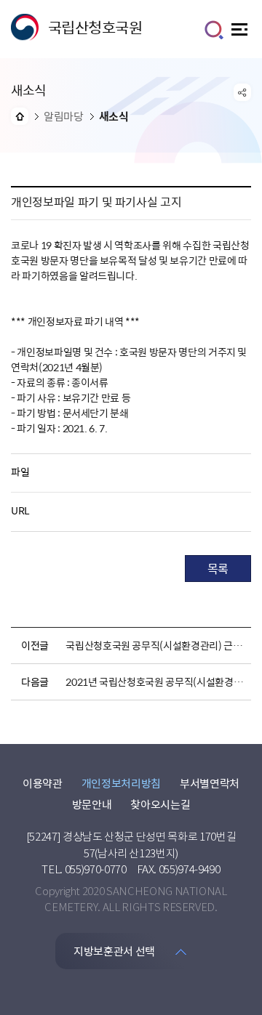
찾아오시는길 (160, 804)
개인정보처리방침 (121, 783)
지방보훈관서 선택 (114, 951)
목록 (218, 568)
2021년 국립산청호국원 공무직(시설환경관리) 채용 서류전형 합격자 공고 (156, 681)
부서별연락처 (209, 783)
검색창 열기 (214, 29)
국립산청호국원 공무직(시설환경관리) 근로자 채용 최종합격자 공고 (156, 645)
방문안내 (92, 804)
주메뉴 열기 (241, 33)
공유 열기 (242, 92)
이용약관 (43, 783)
